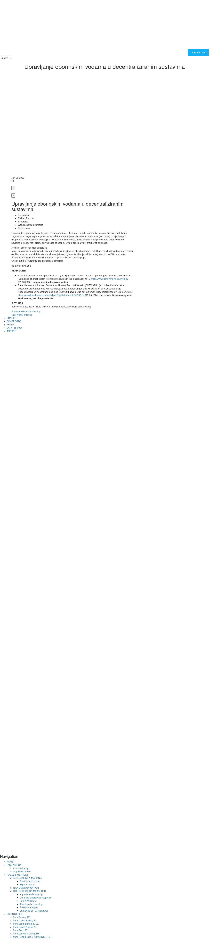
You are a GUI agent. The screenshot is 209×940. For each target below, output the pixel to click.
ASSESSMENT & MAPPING (27, 878)
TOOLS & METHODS (17, 874)
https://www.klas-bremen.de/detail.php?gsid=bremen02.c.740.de (51, 295)
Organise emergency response (36, 897)
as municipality (20, 868)
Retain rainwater (28, 900)
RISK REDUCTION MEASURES (29, 891)
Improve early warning (31, 894)
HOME (10, 861)
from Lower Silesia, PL (24, 920)
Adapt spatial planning (31, 904)
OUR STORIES (14, 913)
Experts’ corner (27, 884)
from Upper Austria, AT (25, 927)
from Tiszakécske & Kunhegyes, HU (31, 936)
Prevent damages (29, 907)
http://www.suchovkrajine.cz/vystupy (109, 278)
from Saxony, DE (21, 917)
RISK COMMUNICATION (26, 887)
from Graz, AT (20, 930)
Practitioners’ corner (30, 881)
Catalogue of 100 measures (34, 910)
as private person (22, 871)
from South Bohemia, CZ (26, 923)
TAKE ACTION (14, 864)
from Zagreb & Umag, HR (26, 933)
